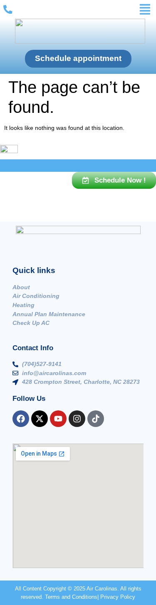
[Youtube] (58, 418)
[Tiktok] (95, 418)
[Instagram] (77, 418)
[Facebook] (20, 418)
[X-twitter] (39, 418)
